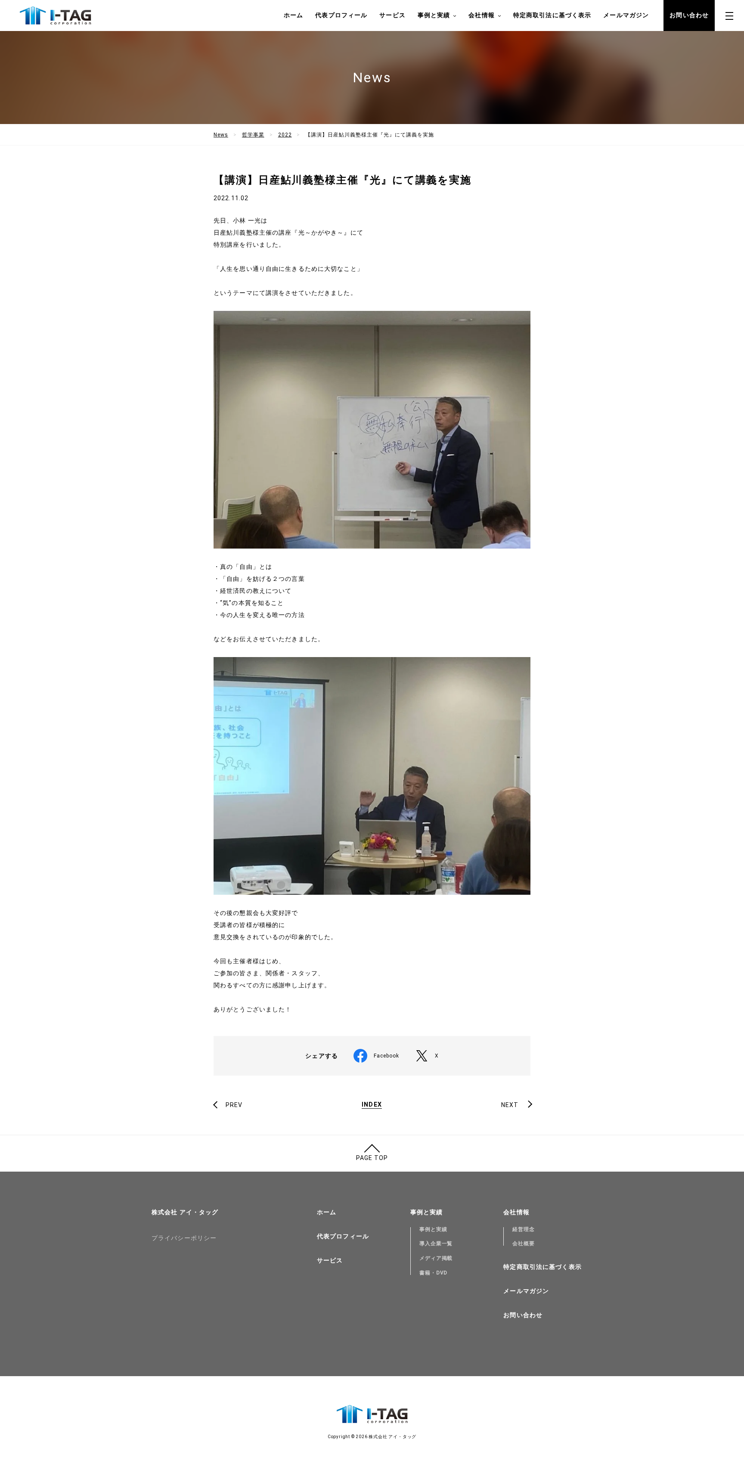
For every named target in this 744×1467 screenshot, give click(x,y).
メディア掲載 (436, 1258)
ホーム (293, 15)
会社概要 (523, 1244)
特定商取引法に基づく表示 (552, 15)
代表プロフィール (341, 15)
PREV (234, 1105)
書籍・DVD (433, 1273)
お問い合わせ (689, 15)
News (221, 135)
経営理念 (523, 1229)
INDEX (372, 1104)
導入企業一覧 (436, 1244)
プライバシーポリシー (184, 1237)
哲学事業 (253, 135)
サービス (392, 15)
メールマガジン (626, 15)
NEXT (509, 1105)
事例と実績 (433, 1229)
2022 (285, 135)
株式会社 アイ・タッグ (185, 1212)
